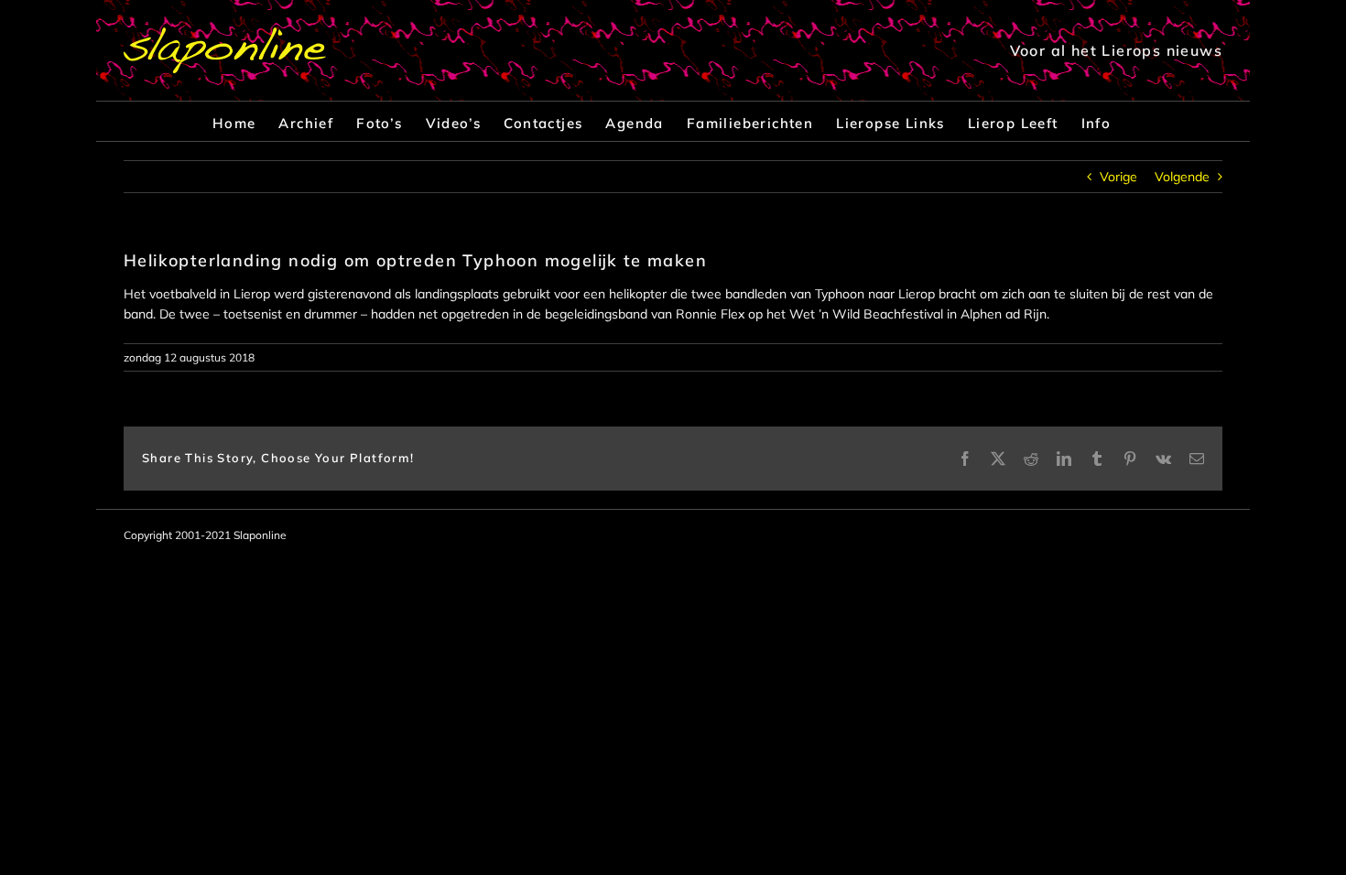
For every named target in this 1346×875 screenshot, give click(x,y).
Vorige (1118, 176)
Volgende (1182, 176)
